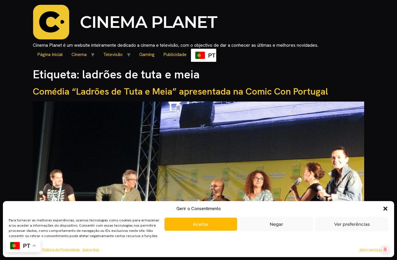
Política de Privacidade (61, 249)
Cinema (79, 54)
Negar (276, 224)
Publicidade (175, 54)
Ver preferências (352, 224)
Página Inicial (50, 54)
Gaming (147, 54)
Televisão (113, 54)
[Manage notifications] (385, 249)
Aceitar (201, 224)
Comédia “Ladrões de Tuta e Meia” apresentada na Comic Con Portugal (180, 91)
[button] (385, 209)
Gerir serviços (371, 249)
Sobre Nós (91, 249)
